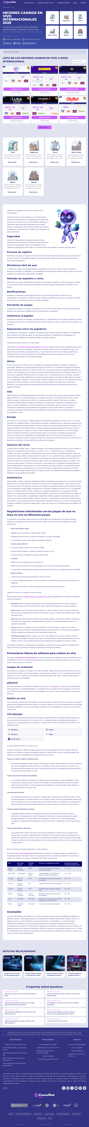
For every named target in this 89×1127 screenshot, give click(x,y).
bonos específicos (25, 856)
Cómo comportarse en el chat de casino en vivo (13, 1063)
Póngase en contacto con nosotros (76, 1059)
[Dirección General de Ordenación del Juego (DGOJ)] (19, 1109)
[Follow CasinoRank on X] (71, 1092)
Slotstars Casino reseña (72, 92)
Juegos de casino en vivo (46, 3)
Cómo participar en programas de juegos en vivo (14, 1068)
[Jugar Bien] (36, 1109)
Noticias (83, 3)
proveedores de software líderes (26, 657)
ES (4, 1092)
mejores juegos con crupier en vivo (35, 596)
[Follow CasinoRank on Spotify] (79, 1092)
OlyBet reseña (72, 120)
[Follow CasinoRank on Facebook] (63, 1092)
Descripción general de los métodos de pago (45, 1056)
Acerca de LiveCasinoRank (76, 1048)
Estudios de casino (64, 3)
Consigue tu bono (16, 89)
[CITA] (56, 1109)
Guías (75, 3)
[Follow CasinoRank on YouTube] (75, 1092)
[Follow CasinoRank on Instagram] (67, 1092)
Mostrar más (43, 127)
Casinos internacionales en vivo (47, 1063)
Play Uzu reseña (16, 92)
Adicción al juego (47, 1060)
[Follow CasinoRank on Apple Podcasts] (84, 1092)
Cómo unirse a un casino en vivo (15, 1048)
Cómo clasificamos (76, 1055)
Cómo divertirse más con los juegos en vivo (14, 1053)
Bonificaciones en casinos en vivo (48, 1052)
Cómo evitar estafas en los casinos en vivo (15, 1058)
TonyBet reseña (44, 120)
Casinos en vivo (29, 3)
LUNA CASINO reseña (16, 120)
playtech (55, 686)
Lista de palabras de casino (48, 1048)
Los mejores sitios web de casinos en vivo (31, 347)
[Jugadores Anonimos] (46, 1109)
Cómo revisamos (76, 1052)
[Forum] (67, 1109)
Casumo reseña (44, 92)
